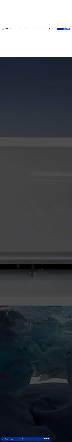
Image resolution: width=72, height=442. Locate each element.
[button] (60, 29)
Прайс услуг (44, 28)
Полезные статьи (36, 28)
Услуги (20, 28)
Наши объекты (27, 28)
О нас (15, 28)
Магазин (51, 28)
